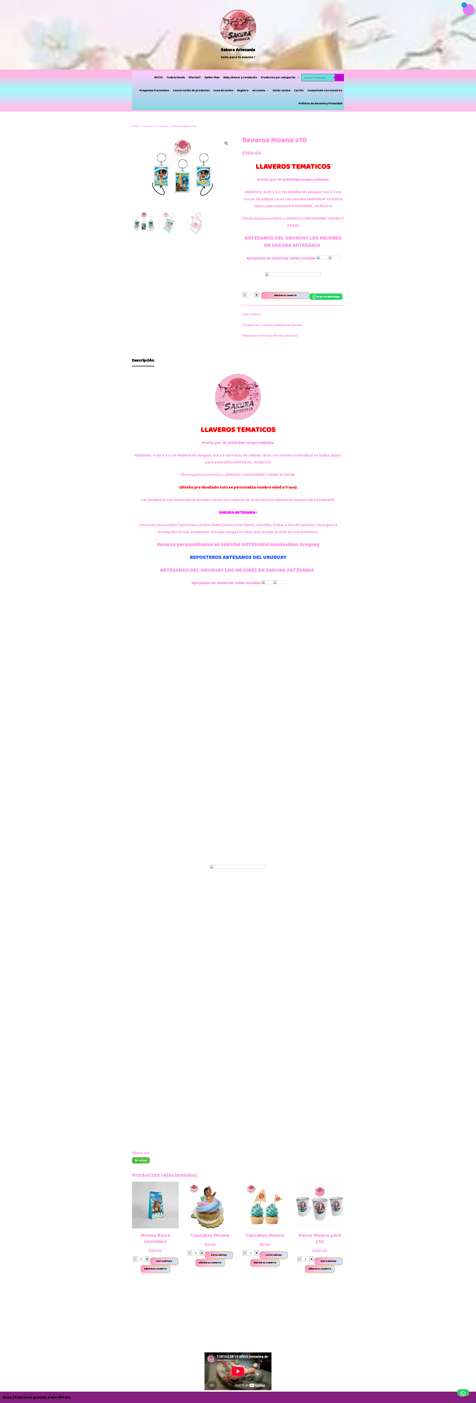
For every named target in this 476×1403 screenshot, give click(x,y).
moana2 (291, 335)
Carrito (299, 90)
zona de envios (223, 90)
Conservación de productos (191, 90)
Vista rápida (164, 1261)
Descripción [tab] (143, 360)
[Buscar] (339, 77)
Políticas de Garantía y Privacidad (320, 103)
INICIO (158, 77)
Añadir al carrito (285, 295)
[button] (226, 143)
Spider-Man (212, 77)
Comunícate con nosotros (324, 90)
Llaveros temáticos (276, 325)
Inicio (135, 126)
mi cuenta (258, 90)
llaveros (265, 335)
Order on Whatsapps (328, 296)
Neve (7, 1397)
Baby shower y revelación (240, 77)
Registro (243, 90)
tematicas (149, 126)
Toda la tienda (175, 77)
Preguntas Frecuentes (154, 90)
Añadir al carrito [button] (155, 1268)
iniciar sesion (281, 90)
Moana (164, 126)
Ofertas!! (195, 77)
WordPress (60, 1397)
